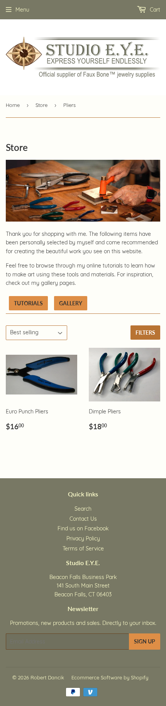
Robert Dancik (47, 677)
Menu (22, 9)
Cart (154, 9)
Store (41, 105)
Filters (145, 332)
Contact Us (83, 518)
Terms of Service (83, 548)
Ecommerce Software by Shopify (109, 677)
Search (83, 508)
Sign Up (144, 641)
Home (13, 105)
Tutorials (28, 303)
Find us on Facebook (83, 528)
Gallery (70, 303)
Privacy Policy (83, 538)
